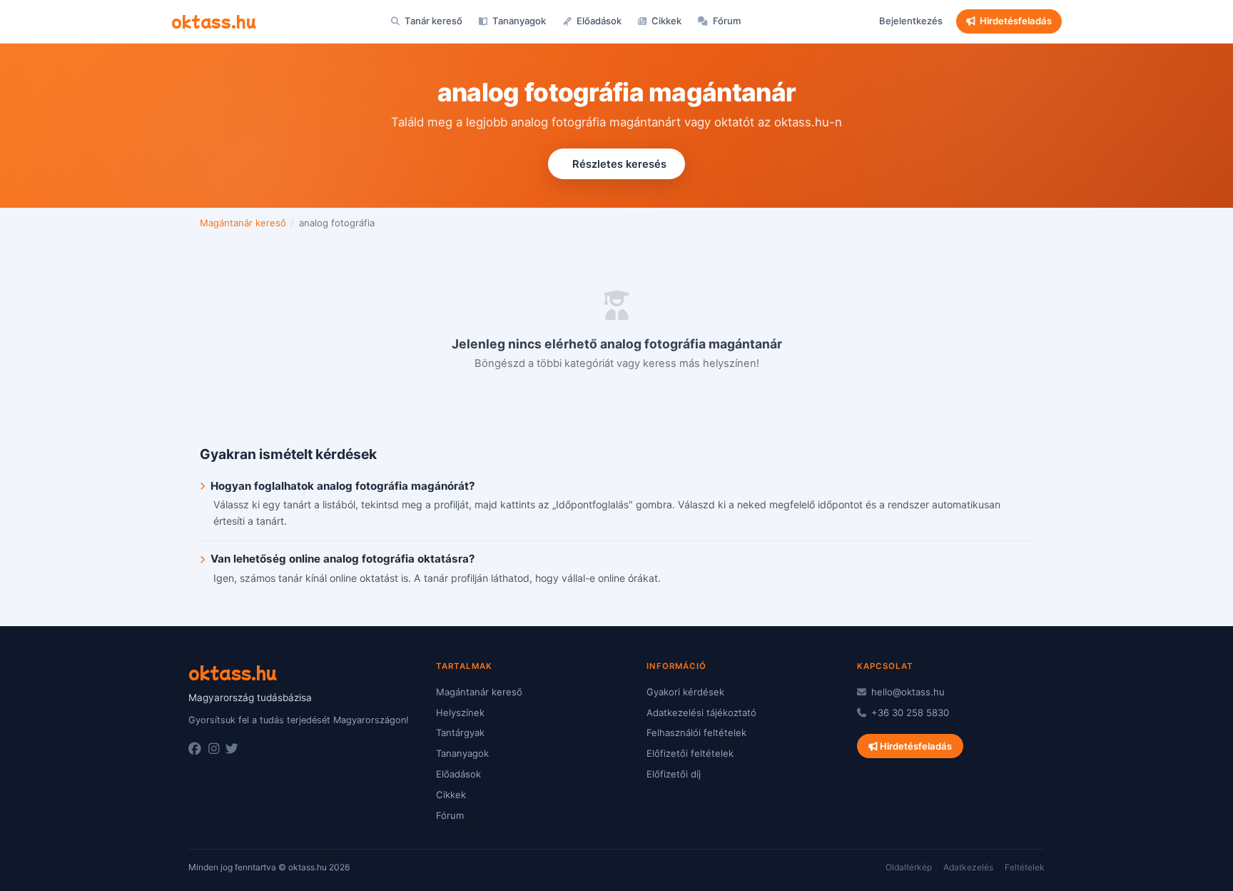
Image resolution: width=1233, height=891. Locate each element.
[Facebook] (194, 749)
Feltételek (1025, 867)
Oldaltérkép (909, 867)
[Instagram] (213, 749)
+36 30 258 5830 (908, 712)
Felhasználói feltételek (696, 732)
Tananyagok (518, 20)
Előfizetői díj (673, 774)
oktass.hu (213, 20)
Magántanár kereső (243, 222)
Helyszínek (460, 712)
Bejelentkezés (911, 20)
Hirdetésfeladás (1016, 20)
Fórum (726, 20)
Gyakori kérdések (685, 692)
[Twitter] (231, 749)
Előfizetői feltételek (690, 753)
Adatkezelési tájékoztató (701, 712)
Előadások (597, 20)
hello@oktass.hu (906, 692)
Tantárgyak (460, 732)
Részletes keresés (619, 164)
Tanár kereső (432, 20)
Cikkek (665, 20)
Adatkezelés (968, 867)
